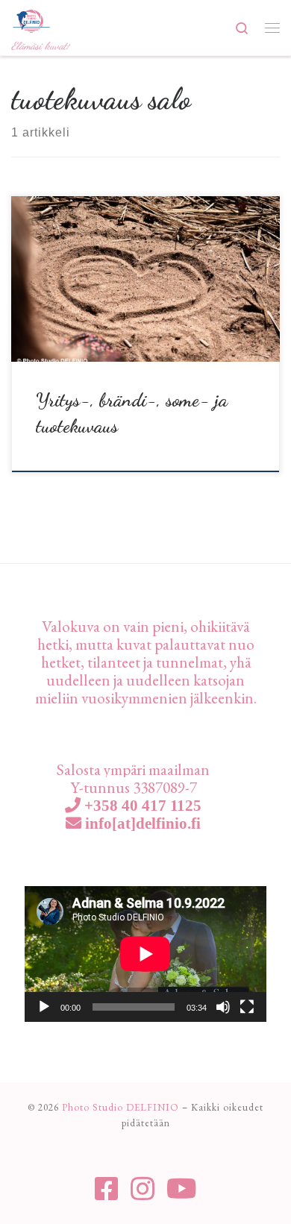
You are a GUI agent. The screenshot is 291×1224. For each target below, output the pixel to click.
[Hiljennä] (223, 1006)
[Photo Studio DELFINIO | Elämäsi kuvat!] (31, 19)
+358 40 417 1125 (141, 805)
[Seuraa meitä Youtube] (181, 1189)
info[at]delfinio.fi (141, 823)
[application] (145, 954)
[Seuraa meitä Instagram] (142, 1189)
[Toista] (44, 1006)
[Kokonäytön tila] (247, 1006)
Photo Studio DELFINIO (120, 1107)
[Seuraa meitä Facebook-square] (107, 1189)
